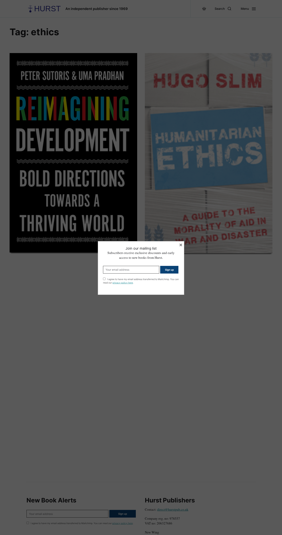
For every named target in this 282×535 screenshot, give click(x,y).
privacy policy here (122, 282)
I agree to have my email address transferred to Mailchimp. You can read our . (141, 281)
